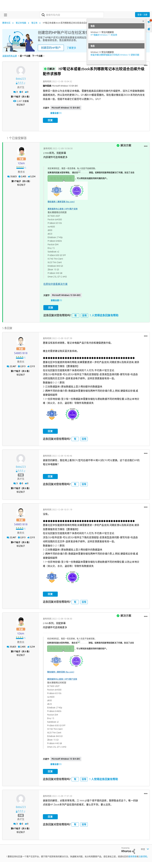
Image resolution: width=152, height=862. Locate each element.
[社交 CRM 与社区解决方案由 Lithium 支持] (128, 850)
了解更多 (71, 48)
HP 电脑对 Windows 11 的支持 (104, 35)
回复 (50, 120)
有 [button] (75, 315)
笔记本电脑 (21, 22)
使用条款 (132, 856)
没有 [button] (84, 315)
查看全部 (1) (55, 113)
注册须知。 (144, 856)
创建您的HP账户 (51, 47)
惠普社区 (6, 22)
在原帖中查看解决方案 (55, 284)
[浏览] (4, 15)
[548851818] (20, 341)
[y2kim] (21, 151)
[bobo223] (20, 70)
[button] (145, 65)
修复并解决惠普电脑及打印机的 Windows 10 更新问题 (115, 54)
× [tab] (143, 21)
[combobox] (72, 15)
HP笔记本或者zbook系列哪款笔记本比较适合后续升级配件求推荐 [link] (72, 22)
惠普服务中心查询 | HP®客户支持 (62, 209)
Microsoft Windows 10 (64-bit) (66, 107)
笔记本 (34, 22)
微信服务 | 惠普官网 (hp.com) (61, 202)
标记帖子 (21, 104)
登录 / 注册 (142, 14)
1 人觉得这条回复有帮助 (104, 315)
